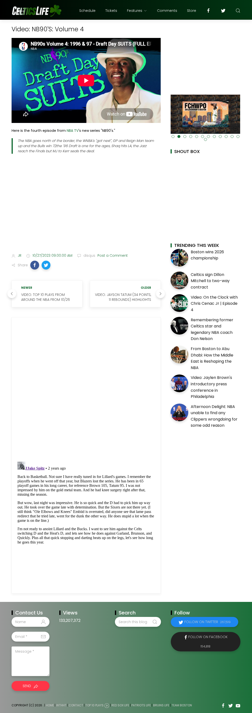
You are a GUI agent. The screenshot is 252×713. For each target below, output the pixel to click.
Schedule (87, 10)
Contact (76, 705)
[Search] (238, 10)
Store (191, 10)
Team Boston (182, 705)
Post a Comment (112, 255)
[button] (34, 265)
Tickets (111, 10)
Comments (167, 10)
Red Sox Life (120, 705)
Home (50, 705)
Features (134, 10)
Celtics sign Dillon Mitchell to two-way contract (210, 281)
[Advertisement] (86, 210)
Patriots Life (141, 705)
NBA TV (73, 130)
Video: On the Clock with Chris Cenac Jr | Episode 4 (214, 303)
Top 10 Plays (94, 705)
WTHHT (61, 705)
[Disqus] (86, 389)
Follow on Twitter (207, 621)
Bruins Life (161, 705)
